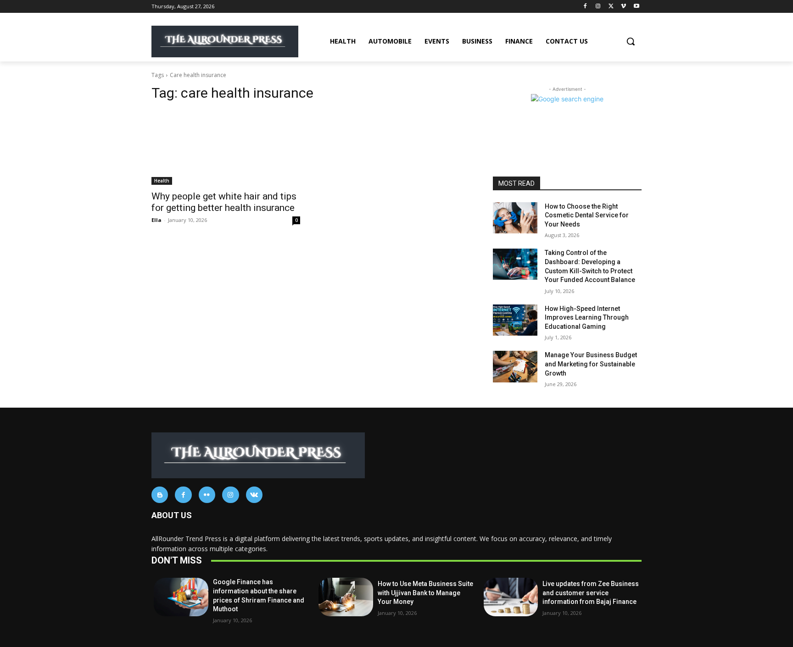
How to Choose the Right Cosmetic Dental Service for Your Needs (587, 215)
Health (161, 180)
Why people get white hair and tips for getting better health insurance (223, 202)
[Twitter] (611, 6)
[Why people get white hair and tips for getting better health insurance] (225, 148)
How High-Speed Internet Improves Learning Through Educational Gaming (587, 317)
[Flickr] (207, 495)
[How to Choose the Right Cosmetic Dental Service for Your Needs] (515, 217)
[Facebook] (585, 6)
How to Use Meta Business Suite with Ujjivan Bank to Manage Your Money (425, 592)
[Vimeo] (623, 6)
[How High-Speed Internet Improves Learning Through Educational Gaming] (515, 320)
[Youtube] (636, 6)
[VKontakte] (254, 495)
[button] (631, 41)
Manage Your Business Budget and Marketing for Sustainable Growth (591, 363)
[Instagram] (598, 6)
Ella (156, 219)
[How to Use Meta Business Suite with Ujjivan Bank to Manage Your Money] (345, 597)
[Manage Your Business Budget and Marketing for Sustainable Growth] (515, 366)
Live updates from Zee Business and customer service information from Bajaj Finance (590, 592)
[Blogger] (159, 495)
